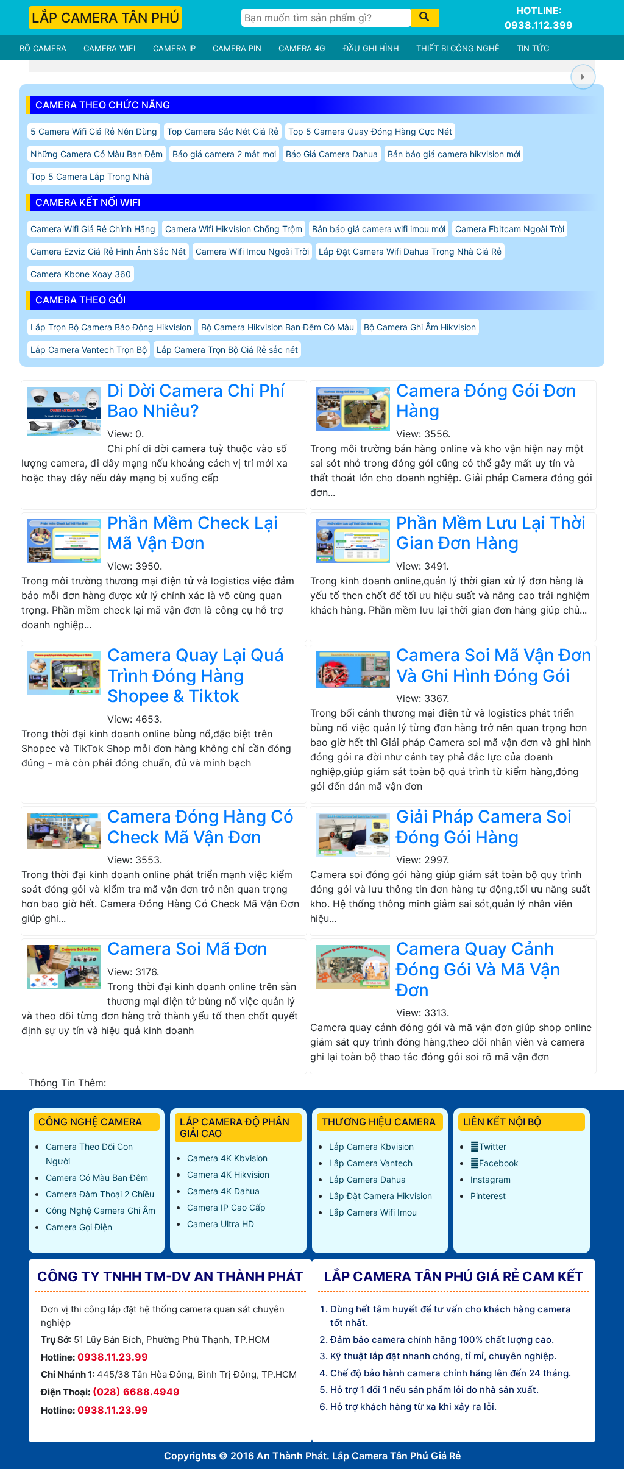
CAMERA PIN (237, 48)
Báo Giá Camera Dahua (332, 154)
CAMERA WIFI (109, 48)
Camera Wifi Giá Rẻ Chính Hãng (92, 229)
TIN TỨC (533, 48)
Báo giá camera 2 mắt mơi (224, 154)
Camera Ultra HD (220, 1224)
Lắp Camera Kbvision (371, 1146)
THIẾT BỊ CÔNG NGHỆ (458, 48)
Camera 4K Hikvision (228, 1174)
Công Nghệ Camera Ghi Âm (100, 1210)
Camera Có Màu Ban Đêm (97, 1177)
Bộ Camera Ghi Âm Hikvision (420, 327)
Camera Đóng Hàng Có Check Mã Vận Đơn (200, 827)
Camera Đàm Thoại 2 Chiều (100, 1194)
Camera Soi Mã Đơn (187, 948)
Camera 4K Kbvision (227, 1158)
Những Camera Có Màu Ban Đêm (96, 154)
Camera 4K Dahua (223, 1191)
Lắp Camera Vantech (371, 1163)
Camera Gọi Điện (79, 1227)
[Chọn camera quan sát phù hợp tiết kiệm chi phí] (583, 77)
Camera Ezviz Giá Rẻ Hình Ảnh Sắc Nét (108, 251)
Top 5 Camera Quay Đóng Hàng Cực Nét (370, 131)
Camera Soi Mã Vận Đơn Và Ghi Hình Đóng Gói (494, 665)
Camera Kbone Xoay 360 (80, 274)
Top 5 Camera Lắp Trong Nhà (89, 176)
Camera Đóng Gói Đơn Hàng (486, 401)
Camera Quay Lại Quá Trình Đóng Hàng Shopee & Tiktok (195, 675)
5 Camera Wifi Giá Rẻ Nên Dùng (93, 131)
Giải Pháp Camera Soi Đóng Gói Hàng (484, 827)
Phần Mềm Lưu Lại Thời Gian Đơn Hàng (491, 533)
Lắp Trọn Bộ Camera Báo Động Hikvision (110, 327)
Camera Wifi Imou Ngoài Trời (252, 251)
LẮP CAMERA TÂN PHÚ (105, 18)
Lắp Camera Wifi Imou (373, 1212)
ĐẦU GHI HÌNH (371, 48)
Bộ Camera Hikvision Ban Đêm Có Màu (277, 327)
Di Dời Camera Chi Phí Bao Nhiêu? (196, 401)
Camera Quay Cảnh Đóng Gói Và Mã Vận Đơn (478, 969)
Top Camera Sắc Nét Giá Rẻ (222, 131)
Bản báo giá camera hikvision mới (454, 154)
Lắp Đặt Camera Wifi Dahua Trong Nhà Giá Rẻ (410, 251)
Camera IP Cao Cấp (226, 1207)
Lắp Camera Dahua (367, 1179)
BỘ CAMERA (43, 48)
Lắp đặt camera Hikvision (380, 1196)
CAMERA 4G (301, 48)
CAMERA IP (174, 48)
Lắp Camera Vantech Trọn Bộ (88, 349)
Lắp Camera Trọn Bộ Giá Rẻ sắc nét (227, 349)
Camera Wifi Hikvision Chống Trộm (233, 229)
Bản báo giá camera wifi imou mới (378, 229)
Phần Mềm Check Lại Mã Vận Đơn (192, 533)
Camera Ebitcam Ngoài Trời (509, 229)
